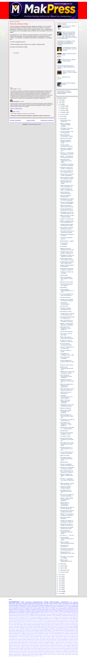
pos (71, 603)
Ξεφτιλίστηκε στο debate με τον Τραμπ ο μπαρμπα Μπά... (66, 149)
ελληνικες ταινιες (28, 640)
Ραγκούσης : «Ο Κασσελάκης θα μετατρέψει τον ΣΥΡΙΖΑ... (67, 153)
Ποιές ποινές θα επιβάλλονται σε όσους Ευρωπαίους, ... (67, 495)
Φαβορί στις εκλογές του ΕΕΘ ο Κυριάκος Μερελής (67, 216)
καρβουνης (57, 643)
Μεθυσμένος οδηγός (67, 614)
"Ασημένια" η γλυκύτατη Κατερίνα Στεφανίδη (65, 487)
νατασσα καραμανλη (12, 648)
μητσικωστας (42, 646)
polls (72, 609)
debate (18, 621)
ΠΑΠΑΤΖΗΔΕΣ (66, 603)
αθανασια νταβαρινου (59, 634)
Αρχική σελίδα (31, 120)
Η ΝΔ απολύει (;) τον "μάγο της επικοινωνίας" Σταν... (67, 420)
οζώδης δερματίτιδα (38, 648)
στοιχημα (46, 651)
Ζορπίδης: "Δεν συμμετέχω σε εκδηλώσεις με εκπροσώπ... (67, 514)
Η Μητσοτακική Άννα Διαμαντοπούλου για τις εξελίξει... (66, 161)
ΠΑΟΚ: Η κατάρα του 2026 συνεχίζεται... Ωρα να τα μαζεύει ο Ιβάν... (69, 72)
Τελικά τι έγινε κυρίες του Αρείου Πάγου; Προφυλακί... (67, 337)
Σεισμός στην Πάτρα (64, 455)
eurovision (40, 621)
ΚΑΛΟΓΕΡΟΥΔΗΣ (52, 629)
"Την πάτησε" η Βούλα (65, 436)
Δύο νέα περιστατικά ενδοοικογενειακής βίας (66, 344)
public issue (75, 609)
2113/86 (40, 612)
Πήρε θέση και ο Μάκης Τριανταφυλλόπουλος (65, 309)
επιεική (67, 640)
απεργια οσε (41, 636)
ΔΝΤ (51, 627)
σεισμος (69, 606)
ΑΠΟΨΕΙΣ (55, 603)
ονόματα (52, 648)
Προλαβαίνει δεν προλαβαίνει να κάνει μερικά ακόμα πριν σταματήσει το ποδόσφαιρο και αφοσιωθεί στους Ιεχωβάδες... (66, 43)
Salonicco (34, 620)
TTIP (44, 620)
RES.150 (24, 620)
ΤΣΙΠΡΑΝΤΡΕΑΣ (41, 633)
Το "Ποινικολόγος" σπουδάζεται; (64, 244)
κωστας (64, 645)
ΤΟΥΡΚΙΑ (53, 615)
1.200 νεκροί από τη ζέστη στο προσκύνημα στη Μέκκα (67, 231)
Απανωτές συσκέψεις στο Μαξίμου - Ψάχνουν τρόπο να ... (66, 475)
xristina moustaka (65, 624)
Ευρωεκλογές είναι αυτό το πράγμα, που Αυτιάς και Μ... (67, 524)
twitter (44, 624)
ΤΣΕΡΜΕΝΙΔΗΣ (58, 615)
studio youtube (23, 624)
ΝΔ (17, 609)
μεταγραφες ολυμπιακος (20, 646)
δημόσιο (47, 609)
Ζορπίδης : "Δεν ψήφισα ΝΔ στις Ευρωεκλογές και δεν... (67, 157)
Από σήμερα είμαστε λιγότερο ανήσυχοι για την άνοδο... (67, 511)
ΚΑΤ (69, 629)
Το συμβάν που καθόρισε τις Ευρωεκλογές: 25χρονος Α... (67, 521)
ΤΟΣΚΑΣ (35, 633)
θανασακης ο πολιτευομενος (55, 642)
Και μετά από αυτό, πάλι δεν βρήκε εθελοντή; (68, 26)
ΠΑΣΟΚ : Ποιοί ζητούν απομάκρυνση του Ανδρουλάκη (65, 401)
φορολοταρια (41, 654)
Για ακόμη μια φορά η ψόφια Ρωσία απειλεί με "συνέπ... (66, 225)
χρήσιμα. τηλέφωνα (64, 654)
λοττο (14, 646)
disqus (27, 621)
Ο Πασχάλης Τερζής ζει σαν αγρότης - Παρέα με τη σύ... (67, 252)
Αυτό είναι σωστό (64, 306)
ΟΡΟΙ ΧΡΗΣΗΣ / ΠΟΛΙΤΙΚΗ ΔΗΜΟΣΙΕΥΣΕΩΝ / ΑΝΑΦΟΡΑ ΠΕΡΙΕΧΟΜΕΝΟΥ (64, 92)
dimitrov (53, 612)
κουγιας (47, 645)
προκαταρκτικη (48, 606)
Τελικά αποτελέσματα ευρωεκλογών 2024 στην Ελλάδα (66, 532)
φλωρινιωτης (36, 654)
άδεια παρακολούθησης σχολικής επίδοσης (41, 634)
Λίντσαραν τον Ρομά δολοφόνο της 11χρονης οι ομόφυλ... (67, 468)
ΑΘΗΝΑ (64, 612)
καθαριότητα (47, 643)
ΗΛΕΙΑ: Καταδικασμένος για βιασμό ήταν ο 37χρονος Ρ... (67, 471)
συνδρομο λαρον (59, 651)
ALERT (52, 618)
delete (41, 603)
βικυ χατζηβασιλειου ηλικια (40, 617)
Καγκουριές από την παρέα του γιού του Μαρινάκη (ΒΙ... (67, 508)
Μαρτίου (62, 568)
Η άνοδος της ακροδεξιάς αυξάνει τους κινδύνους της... (67, 465)
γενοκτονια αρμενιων (18, 639)
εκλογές (46, 617)
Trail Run (53, 620)
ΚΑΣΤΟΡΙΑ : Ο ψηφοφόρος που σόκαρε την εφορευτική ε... (67, 480)
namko (35, 623)
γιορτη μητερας (43, 639)
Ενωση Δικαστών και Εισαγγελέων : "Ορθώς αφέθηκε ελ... (65, 424)
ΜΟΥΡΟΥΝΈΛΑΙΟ (56, 630)
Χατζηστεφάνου (12, 634)
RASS (21, 620)
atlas (74, 620)
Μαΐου (61, 563)
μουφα (10, 605)
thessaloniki (38, 624)
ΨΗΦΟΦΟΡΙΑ (30, 634)
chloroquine (14, 621)
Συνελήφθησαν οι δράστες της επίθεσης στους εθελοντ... (67, 256)
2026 (60, 100)
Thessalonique (48, 620)
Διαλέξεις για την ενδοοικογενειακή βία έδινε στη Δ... (66, 368)
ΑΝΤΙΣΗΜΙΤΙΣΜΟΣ (36, 626)
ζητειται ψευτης (30, 642)
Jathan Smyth (13, 620)
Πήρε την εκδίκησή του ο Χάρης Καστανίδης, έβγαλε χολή (66, 416)
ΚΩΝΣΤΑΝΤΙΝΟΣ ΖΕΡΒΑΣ (14, 630)
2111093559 (40, 618)
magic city (25, 623)
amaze (68, 620)
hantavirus (67, 621)
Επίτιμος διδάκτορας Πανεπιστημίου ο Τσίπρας (66, 135)
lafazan (10, 623)
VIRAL (32, 605)
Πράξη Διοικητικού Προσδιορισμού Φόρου (22, 615)
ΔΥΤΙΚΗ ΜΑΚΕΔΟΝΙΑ (14, 608)
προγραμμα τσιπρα (49, 649)
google (64, 621)
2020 (60, 581)
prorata (67, 623)
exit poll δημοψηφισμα (50, 621)
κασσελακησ (69, 643)
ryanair (70, 623)
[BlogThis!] (14, 53)
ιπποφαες (19, 643)
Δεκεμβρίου (63, 106)
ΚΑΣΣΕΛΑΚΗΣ (65, 629)
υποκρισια (37, 612)
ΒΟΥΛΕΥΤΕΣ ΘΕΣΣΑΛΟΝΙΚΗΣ (38, 627)
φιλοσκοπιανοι (11, 654)
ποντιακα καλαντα (27, 649)
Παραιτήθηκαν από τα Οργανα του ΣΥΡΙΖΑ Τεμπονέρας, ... (67, 199)
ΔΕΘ (18, 614)
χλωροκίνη (59, 654)
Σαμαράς (27, 633)
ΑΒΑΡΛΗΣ (21, 626)
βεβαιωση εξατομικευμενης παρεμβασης (59, 637)
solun (15, 624)
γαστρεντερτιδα (12, 639)
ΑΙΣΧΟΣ (25, 626)
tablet (32, 624)
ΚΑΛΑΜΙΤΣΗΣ (14, 602)
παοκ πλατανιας (75, 648)
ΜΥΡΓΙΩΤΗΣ (51, 611)
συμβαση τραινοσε (51, 651)
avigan (51, 612)
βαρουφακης (32, 637)
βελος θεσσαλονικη (71, 637)
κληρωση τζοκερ (65, 617)
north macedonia (74, 602)
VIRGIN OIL (57, 620)
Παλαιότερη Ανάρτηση (47, 120)
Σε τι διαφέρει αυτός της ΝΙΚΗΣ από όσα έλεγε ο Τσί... (66, 491)
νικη (19, 612)
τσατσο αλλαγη (58, 652)
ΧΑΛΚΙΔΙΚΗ (67, 633)
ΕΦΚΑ (63, 605)
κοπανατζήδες (36, 645)
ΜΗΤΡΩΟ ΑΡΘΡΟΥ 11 (48, 630)
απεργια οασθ (39, 609)
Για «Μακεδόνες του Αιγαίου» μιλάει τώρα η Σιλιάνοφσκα (67, 165)
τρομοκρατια (54, 606)
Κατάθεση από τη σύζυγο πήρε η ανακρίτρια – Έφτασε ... (67, 372)
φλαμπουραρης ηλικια (29, 654)
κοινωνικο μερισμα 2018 (21, 645)
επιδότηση (64, 640)
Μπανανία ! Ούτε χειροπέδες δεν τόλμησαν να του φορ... (67, 300)
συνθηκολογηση (65, 651)
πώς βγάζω (64, 649)
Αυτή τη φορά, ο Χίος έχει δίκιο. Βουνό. (66, 334)
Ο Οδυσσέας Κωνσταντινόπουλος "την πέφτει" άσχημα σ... (66, 397)
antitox (71, 620)
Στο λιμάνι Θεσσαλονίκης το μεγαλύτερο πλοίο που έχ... (67, 209)
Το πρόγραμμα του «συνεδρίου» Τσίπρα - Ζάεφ (67, 354)
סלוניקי (29, 655)
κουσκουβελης (41, 606)
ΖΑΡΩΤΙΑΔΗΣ (21, 629)
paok (53, 623)
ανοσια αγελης (15, 617)
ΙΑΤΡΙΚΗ (42, 614)
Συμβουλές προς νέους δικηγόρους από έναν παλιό (67, 249)
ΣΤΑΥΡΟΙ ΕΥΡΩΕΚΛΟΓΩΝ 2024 (15, 633)
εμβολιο (32, 640)
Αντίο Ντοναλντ (63, 246)
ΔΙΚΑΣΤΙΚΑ (16, 611)
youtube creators (75, 624)
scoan (10, 624)
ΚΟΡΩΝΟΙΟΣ (27, 611)
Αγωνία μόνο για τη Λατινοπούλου (64, 546)
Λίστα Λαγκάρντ (32, 630)
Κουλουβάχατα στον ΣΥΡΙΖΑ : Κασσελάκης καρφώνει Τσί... (67, 213)
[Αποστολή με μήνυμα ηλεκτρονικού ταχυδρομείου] (13, 53)
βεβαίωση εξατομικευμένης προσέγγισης (43, 637)
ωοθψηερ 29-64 (16, 655)
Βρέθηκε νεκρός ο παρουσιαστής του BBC (66, 560)
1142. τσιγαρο (29, 618)
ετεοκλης (74, 640)
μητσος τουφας (72, 605)
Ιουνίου (62, 118)
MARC (65, 608)
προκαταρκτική (22, 618)
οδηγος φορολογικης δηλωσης (29, 648)
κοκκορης (28, 645)
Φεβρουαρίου (63, 570)
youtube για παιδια (12, 626)
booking (10, 621)
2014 (60, 593)
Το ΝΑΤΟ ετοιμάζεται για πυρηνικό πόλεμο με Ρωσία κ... (67, 362)
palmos (68, 609)
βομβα (77, 637)
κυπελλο (55, 645)
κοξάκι (32, 645)
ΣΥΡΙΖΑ (46, 608)
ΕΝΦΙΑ (71, 627)
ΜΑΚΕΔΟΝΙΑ (12, 603)
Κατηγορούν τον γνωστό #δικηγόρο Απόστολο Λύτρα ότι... (67, 381)
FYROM (27, 606)
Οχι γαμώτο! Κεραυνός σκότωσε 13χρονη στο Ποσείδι (65, 141)
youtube (69, 624)
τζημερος (32, 612)
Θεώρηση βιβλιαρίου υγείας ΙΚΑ (36, 629)
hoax (66, 609)
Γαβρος (45, 627)
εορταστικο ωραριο (46, 640)
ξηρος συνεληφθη (20, 648)
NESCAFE (18, 620)
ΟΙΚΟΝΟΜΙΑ (59, 606)
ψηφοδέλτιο (11, 655)
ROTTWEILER (29, 620)
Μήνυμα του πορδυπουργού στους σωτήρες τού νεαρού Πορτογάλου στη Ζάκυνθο (66, 67)
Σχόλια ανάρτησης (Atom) (35, 124)
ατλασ (20, 637)
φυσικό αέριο (49, 654)
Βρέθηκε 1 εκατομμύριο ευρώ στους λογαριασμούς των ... (67, 221)
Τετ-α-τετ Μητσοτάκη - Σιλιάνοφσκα (65, 357)
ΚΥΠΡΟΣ (72, 629)
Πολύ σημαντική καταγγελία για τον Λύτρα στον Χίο (67, 317)
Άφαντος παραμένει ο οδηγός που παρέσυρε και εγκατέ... (67, 178)
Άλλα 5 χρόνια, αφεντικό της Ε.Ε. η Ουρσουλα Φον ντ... (66, 171)
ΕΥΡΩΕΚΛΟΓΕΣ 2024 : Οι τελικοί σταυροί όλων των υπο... (66, 449)
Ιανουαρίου (63, 572)
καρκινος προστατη (63, 643)
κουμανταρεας (11, 618)
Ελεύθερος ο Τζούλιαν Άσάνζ (67, 219)
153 (33, 618)
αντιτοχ (30, 636)
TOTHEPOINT (40, 620)
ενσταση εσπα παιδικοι (38, 640)
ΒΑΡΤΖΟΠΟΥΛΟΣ (12, 627)
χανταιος (54, 654)
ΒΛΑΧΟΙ (26, 627)
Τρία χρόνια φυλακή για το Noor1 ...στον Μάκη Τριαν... (67, 189)
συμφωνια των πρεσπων (25, 612)
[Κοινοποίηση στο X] (15, 53)
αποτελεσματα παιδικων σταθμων (56, 636)
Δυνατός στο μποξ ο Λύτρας (66, 365)
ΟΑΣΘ (22, 602)
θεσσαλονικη (37, 603)
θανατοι (59, 605)
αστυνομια (32, 617)
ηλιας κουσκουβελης (45, 642)
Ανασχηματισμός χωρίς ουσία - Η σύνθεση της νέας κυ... (67, 405)
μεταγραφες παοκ (28, 646)
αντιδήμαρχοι (14, 636)
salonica (76, 623)
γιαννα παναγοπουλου (35, 639)
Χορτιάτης (17, 634)
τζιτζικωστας (24, 652)
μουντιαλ (56, 605)
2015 (60, 591)
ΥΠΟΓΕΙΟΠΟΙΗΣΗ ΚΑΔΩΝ (66, 615)
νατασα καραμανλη (74, 646)
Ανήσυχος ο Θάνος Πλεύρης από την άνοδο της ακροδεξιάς (66, 499)
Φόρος (63, 633)
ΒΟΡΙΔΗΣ (30, 627)
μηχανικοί (47, 646)
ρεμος (67, 649)
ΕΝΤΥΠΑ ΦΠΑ (67, 627)
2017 (60, 587)
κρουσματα (30, 603)
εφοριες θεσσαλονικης (22, 642)
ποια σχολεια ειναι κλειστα (18, 649)
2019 (60, 583)
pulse (31, 606)
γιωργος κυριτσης (49, 639)
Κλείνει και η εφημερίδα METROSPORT (65, 196)
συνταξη (70, 651)
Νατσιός (76, 630)
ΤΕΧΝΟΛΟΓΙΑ (48, 615)
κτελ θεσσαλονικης (53, 609)
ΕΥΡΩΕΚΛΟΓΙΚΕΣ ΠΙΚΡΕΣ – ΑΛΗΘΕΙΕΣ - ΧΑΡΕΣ (67, 433)
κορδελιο (40, 645)
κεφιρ (73, 643)
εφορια (16, 642)
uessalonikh (48, 624)
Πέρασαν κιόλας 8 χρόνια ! (66, 138)
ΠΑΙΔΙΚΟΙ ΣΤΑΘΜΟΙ (58, 611)
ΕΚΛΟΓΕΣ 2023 (37, 614)
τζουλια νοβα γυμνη (31, 652)
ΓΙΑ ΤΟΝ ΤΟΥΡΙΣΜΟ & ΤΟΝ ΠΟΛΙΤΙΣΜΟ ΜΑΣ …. (66, 132)
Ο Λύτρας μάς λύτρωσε (65, 297)
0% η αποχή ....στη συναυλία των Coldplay (66, 557)
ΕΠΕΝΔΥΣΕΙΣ (75, 627)
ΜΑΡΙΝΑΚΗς (60, 614)
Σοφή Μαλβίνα (63, 287)
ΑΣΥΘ (12, 614)
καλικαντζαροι (52, 643)
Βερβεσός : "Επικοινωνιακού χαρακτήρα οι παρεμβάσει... (67, 324)
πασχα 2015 (11, 649)
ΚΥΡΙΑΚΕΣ (76, 629)
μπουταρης (59, 609)
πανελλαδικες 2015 (68, 648)
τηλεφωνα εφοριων (38, 652)
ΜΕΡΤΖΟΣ (18, 603)
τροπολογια (52, 652)
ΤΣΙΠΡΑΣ (46, 633)
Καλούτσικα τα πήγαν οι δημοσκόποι (65, 518)
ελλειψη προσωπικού (14, 640)
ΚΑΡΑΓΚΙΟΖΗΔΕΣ (59, 629)
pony (65, 623)
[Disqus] (31, 71)
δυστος (68, 639)
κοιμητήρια (15, 645)
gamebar (60, 621)
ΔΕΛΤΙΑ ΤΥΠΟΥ (27, 605)
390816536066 (46, 618)
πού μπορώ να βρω (34, 649)
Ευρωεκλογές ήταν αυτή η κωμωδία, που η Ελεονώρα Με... (67, 439)
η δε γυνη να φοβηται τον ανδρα (55, 617)
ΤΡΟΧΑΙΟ (53, 608)
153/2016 (36, 618)
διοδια (62, 639)
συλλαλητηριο (24, 603)
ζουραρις (34, 642)
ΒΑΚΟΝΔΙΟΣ (75, 626)
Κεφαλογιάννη (21, 630)
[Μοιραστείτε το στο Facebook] (17, 53)
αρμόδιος (13, 637)
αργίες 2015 (73, 636)
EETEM (65, 618)
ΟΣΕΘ (43, 608)
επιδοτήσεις (59, 640)
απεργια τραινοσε (47, 636)
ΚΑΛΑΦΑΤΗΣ (35, 606)
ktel (77, 621)
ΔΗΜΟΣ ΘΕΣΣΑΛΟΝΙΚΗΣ (24, 614)
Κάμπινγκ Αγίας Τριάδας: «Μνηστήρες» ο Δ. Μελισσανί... (66, 411)
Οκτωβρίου (63, 110)
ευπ (77, 640)
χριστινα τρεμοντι (75, 654)
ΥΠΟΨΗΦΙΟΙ (40, 605)
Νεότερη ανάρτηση (15, 120)
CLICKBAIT (56, 618)
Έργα (18, 626)
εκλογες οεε (65, 606)
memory (29, 623)
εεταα (74, 639)
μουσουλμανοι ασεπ (53, 646)
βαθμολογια (75, 603)
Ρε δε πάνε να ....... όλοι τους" (67, 535)
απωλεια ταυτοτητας (67, 636)
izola (76, 621)
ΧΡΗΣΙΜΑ (72, 633)
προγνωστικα (43, 649)
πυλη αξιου (55, 649)
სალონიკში (35, 655)
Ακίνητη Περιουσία (69, 626)
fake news (57, 621)
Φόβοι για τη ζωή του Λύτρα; (66, 282)
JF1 (9, 620)
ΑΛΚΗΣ (28, 626)
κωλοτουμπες (60, 645)
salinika (73, 623)
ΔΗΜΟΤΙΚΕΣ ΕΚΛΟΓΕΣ (73, 608)
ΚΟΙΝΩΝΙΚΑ (22, 611)
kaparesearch (60, 612)
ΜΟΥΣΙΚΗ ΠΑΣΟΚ (63, 630)
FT (67, 618)
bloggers (76, 620)
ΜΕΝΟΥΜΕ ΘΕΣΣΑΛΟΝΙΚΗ (42, 611)
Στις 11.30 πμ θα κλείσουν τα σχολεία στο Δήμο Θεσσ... (66, 452)
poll (35, 605)
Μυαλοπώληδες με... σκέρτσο (67, 241)
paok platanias (60, 623)
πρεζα (39, 649)
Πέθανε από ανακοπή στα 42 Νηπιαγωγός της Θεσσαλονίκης (66, 385)
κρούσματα (52, 645)
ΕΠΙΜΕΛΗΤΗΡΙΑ (12, 609)
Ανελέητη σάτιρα (64, 275)
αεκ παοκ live (52, 634)
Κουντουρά (27, 630)
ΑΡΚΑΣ (61, 626)
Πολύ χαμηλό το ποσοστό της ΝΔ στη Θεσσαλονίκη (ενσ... (67, 549)
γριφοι (43, 609)
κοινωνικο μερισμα (60, 608)
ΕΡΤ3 (10, 629)
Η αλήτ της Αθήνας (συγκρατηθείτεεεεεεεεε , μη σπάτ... (67, 291)
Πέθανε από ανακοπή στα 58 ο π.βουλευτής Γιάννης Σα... (67, 389)
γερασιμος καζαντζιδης (27, 639)
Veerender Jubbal (63, 620)
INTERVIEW (15, 605)
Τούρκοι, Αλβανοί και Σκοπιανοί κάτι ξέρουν (65, 193)
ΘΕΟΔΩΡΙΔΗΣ (27, 629)
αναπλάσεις (72, 634)
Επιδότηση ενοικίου (15, 629)
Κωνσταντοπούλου (47, 614)
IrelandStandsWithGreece (73, 618)
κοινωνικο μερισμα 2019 (73, 617)
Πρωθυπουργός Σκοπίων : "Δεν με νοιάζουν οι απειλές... (67, 259)
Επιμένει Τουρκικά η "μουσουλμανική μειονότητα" (67, 542)
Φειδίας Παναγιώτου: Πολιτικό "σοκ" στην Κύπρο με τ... (67, 484)
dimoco (24, 621)
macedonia (28, 602)
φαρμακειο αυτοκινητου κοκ (73, 652)
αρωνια (16, 637)
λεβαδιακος (11, 646)
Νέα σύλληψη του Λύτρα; (66, 311)
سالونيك (31, 655)
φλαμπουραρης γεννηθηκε (20, 654)
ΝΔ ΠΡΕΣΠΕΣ (73, 614)
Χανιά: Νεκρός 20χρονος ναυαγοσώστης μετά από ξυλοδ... (66, 459)
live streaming (14, 623)
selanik (12, 624)
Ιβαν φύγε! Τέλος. (66, 77)
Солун (21, 655)
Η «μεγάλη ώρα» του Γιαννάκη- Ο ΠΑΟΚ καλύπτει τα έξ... (67, 314)
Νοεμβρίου (63, 108)
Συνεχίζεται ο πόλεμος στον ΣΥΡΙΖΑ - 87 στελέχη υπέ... (67, 168)
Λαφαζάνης (37, 630)
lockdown (19, 623)
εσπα (16, 612)
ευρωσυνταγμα (11, 642)
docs (56, 612)
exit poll (44, 621)
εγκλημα (71, 639)
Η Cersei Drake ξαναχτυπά (66, 331)
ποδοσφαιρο (23, 606)
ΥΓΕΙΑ (50, 633)
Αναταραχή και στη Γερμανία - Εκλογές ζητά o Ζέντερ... (67, 528)
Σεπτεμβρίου (63, 112)
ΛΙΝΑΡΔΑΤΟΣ (65, 602)
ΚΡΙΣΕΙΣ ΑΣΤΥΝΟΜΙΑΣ (24, 608)
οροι (55, 648)
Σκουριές (31, 633)
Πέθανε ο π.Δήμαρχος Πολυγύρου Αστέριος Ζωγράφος (65, 125)
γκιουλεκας (55, 639)
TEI (36, 620)
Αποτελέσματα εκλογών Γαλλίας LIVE (65, 121)
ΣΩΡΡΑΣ (66, 605)
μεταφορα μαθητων (36, 646)
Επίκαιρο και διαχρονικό (65, 408)
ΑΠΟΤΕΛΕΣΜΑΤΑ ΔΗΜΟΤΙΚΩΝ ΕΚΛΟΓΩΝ (49, 626)
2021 (60, 578)
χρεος (70, 654)
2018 (60, 585)
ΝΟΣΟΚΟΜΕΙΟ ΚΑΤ (71, 630)
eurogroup (36, 621)
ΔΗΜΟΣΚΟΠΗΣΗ (37, 602)
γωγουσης (59, 639)
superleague (28, 624)
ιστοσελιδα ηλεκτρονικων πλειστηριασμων (37, 643)
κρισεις (15, 618)
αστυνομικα (46, 605)
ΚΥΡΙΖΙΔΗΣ (33, 611)
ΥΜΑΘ (52, 633)
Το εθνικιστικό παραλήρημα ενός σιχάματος (66, 284)
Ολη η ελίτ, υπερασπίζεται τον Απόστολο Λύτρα (67, 347)
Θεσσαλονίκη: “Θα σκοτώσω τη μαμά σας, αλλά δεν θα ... (67, 269)
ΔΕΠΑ (48, 627)
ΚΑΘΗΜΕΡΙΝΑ (45, 629)
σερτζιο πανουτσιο (23, 651)
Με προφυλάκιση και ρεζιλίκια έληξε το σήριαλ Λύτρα (67, 262)
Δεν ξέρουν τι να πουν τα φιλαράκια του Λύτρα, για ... (67, 341)
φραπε (46, 654)
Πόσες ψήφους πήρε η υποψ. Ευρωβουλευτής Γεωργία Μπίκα (67, 444)
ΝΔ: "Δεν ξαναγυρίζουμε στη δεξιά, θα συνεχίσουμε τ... (66, 294)
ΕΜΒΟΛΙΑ (62, 627)
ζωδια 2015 (39, 642)
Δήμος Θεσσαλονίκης (56, 627)
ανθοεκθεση (33, 609)
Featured (60, 603)
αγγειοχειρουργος (75, 615)
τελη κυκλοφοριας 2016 (17, 652)
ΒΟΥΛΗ (15, 614)
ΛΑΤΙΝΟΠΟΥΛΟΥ (54, 614)
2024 (60, 104)
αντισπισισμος (26, 636)
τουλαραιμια (45, 652)
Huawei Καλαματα (46, 612)
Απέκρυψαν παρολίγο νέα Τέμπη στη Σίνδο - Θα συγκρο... (66, 182)
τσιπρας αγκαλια (64, 652)
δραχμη (65, 639)
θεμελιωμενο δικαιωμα (13, 643)
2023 (60, 574)
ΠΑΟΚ (50, 603)
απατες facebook (35, 636)
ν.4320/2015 (68, 646)
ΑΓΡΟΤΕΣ (46, 603)
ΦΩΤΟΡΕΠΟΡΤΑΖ (58, 633)
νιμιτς (18, 618)
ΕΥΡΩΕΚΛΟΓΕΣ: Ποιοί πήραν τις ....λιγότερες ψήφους (67, 428)
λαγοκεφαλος (68, 645)
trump (41, 624)
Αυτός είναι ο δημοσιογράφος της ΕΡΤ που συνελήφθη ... (67, 203)
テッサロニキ (40, 655)
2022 (60, 576)
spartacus (18, 624)
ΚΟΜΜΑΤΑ (51, 605)
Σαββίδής (24, 633)
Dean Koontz (61, 618)
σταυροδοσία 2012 (40, 651)
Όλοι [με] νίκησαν (64, 430)
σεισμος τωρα (17, 651)
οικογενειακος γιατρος (47, 648)
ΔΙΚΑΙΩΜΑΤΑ (31, 614)
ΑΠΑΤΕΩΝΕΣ (68, 612)
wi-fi (54, 624)
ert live (33, 621)
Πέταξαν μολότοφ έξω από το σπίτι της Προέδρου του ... (67, 186)
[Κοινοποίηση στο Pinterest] (18, 53)
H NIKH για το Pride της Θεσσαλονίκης (65, 393)
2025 (60, 102)
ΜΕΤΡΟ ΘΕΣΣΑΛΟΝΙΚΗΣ (35, 608)
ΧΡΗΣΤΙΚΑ (76, 633)
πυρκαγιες (59, 649)
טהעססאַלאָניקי (25, 655)
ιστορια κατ (26, 643)
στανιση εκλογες (34, 651)
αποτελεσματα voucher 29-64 (24, 617)
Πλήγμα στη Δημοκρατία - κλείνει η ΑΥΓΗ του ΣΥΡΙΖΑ (67, 206)
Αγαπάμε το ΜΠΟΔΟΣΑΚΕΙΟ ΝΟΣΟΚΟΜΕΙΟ (67, 266)
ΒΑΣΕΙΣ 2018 (18, 627)
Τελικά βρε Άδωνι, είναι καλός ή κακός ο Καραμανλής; (67, 175)
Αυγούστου (63, 114)
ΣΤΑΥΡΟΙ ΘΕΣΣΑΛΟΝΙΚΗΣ (41, 615)
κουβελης (44, 645)
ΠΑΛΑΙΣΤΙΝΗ (66, 611)
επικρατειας (71, 640)
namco (32, 623)
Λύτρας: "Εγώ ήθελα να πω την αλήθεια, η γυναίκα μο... (67, 321)
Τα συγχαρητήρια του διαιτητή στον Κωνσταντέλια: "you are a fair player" (69, 49)
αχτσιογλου (23, 637)
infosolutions (72, 621)
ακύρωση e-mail (66, 634)
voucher (51, 624)
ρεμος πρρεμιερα (72, 649)
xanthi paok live (58, 624)
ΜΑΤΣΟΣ (41, 630)
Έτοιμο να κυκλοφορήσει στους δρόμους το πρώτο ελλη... (66, 278)
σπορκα (28, 651)
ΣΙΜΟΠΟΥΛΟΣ (32, 615)
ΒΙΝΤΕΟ (23, 627)
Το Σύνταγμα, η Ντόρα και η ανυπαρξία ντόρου (66, 129)
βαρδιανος (28, 637)
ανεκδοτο (10, 617)
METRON (74, 606)
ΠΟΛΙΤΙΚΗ (71, 611)
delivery (21, 621)
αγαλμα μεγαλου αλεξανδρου (24, 609)
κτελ (49, 608)
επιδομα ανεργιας (53, 640)
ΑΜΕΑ (31, 626)
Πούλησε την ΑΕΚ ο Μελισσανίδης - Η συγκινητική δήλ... (64, 504)
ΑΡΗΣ (58, 626)
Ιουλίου (62, 116)
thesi (35, 624)
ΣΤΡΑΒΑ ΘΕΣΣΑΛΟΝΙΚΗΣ (52, 602)
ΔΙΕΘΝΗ (21, 605)
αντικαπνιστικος (20, 636)
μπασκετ (58, 646)
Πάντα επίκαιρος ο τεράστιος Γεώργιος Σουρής (69, 60)
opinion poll (42, 623)
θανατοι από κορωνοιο (73, 642)
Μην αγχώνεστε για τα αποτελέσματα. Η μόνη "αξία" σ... (67, 553)
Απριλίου (62, 565)
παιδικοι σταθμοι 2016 (60, 648)
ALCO (50, 618)
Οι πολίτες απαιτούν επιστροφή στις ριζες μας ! (66, 145)
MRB (77, 606)
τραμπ (49, 652)
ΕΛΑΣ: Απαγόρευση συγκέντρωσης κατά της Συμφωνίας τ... (66, 376)
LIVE (63, 609)
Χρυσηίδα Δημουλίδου (23, 634)
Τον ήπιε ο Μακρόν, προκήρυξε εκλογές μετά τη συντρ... (67, 538)
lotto (22, 623)
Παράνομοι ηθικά (64, 462)
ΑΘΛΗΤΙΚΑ (11, 611)
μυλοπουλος (63, 646)
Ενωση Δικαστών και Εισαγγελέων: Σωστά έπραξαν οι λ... (65, 328)
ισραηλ (22, 643)
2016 (60, 589)
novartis (38, 623)
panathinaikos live (48, 623)
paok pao (56, 623)
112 (26, 618)
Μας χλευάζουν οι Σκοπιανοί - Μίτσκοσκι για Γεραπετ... (67, 228)
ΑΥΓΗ (64, 626)
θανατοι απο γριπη (65, 642)
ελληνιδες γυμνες (21, 640)
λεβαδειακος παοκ (74, 645)
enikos (30, 621)
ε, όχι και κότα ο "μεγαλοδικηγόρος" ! (65, 303)
